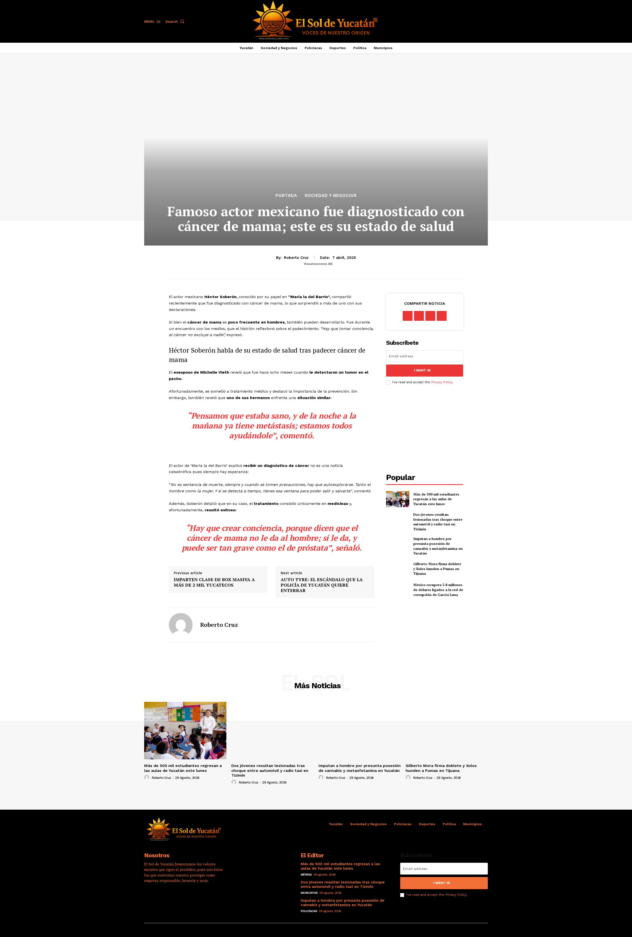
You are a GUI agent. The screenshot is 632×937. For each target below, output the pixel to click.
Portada (286, 195)
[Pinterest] (430, 316)
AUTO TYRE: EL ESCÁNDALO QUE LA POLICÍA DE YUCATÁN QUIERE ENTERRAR (322, 585)
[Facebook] (408, 316)
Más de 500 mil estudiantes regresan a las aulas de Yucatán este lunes (436, 499)
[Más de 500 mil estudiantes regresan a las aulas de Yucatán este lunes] (397, 499)
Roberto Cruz (296, 257)
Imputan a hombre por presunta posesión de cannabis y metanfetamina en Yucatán (438, 545)
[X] (419, 316)
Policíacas (309, 911)
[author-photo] (147, 777)
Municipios (309, 893)
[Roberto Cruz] (181, 625)
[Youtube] (189, 896)
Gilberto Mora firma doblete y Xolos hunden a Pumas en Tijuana (437, 568)
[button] (175, 21)
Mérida (306, 874)
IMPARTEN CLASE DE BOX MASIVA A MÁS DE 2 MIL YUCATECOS (214, 582)
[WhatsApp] (442, 316)
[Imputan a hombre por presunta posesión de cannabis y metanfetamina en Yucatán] (397, 544)
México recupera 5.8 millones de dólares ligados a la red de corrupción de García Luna (438, 589)
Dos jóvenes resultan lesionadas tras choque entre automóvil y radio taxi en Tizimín (437, 521)
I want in (422, 370)
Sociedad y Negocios (331, 195)
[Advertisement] (427, 428)
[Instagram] (163, 896)
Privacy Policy (441, 382)
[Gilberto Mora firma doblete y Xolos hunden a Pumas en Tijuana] (397, 569)
